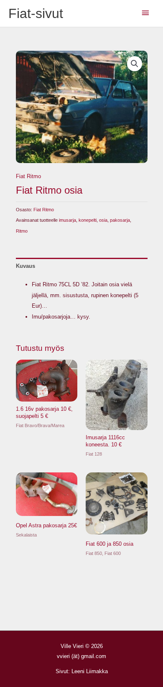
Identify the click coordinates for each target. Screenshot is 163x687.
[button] (134, 63)
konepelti (88, 220)
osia (103, 220)
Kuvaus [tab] (25, 266)
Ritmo (22, 230)
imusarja (67, 220)
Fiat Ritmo (28, 176)
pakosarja (120, 220)
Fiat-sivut (35, 13)
